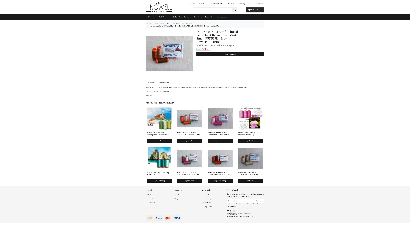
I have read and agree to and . (245, 205)
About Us (230, 4)
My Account (259, 4)
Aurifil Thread (163, 17)
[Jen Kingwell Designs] (159, 7)
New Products (221, 17)
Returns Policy (206, 203)
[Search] (234, 9)
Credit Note (198, 17)
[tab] (151, 83)
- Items (255, 10)
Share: (199, 49)
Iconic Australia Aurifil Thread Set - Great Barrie (218, 134)
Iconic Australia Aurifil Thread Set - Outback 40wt (188, 134)
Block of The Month (216, 4)
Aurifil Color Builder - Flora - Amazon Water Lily (250, 134)
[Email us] (228, 210)
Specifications (164, 83)
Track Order (151, 199)
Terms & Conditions (254, 204)
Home (192, 4)
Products (201, 4)
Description (151, 83)
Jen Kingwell (150, 17)
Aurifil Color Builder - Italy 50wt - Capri (158, 174)
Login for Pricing (230, 54)
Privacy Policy (206, 199)
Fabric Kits (208, 17)
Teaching (241, 4)
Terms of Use (206, 195)
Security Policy (207, 207)
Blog (249, 4)
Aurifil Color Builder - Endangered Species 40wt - (158, 134)
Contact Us (151, 203)
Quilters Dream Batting (181, 17)
